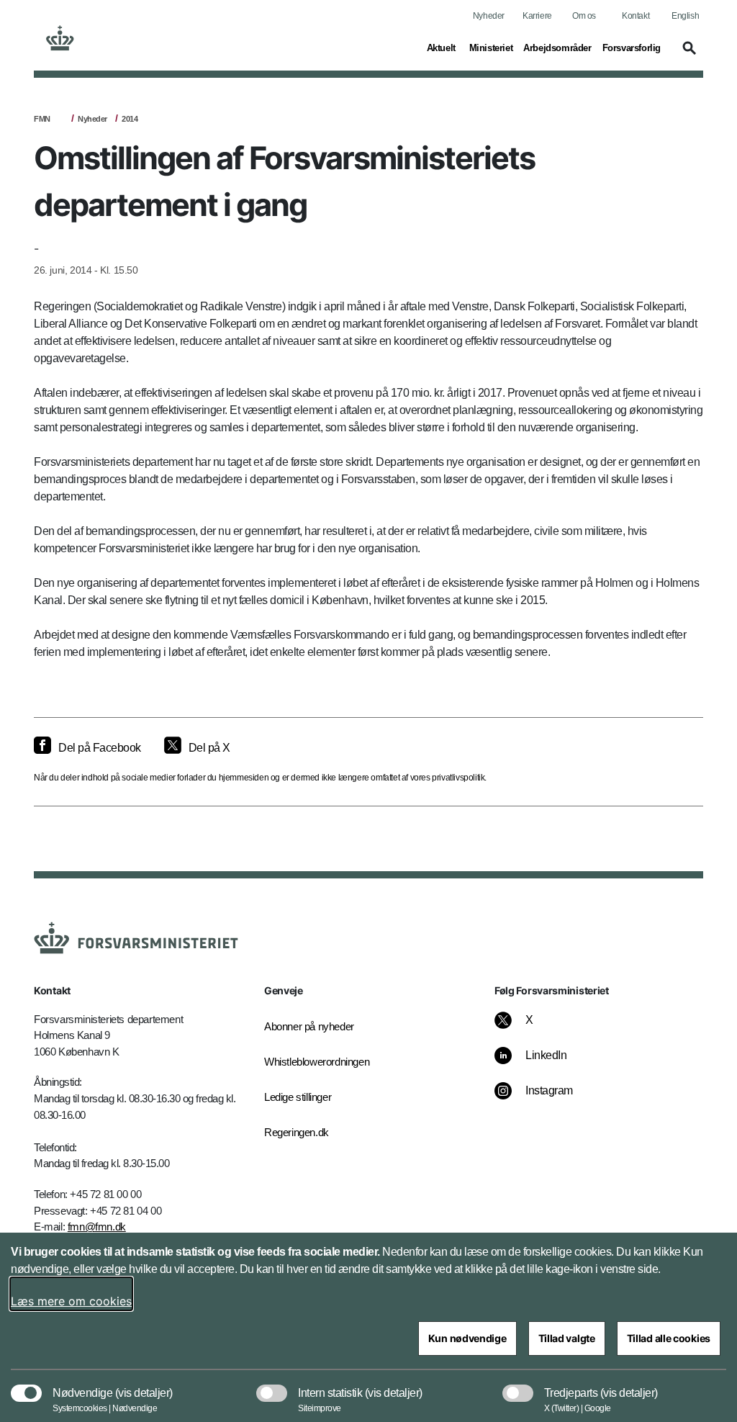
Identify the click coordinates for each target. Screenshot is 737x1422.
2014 (129, 118)
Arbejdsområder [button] (557, 47)
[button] (687, 55)
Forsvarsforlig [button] (631, 47)
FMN (42, 118)
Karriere (537, 16)
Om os (584, 16)
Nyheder (489, 16)
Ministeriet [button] (491, 47)
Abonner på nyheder (309, 1026)
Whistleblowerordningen (311, 1062)
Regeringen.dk (296, 1132)
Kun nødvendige (467, 1338)
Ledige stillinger (297, 1097)
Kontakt (635, 16)
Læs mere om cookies (71, 1301)
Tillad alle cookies (668, 1338)
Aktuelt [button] (442, 47)
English (685, 16)
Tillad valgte (566, 1338)
